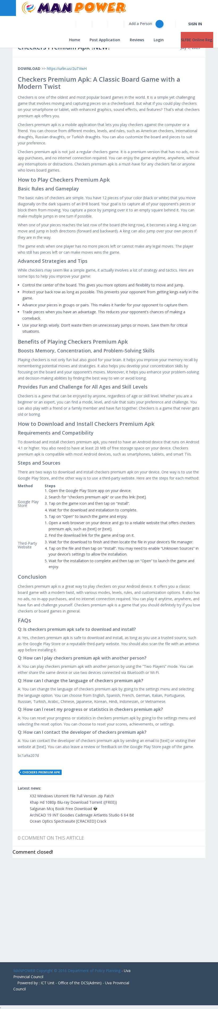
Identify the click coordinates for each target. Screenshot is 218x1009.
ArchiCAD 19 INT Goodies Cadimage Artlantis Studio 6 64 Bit (81, 815)
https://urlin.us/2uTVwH (67, 68)
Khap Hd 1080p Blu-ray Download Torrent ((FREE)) (73, 802)
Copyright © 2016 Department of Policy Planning (78, 970)
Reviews (137, 39)
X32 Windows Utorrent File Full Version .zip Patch (71, 795)
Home (74, 39)
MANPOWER (24, 970)
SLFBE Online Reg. (197, 39)
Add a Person (141, 23)
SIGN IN (195, 23)
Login (159, 39)
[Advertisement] (109, 914)
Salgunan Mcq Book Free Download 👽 (63, 808)
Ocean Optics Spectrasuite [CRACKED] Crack (67, 821)
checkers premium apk (41, 772)
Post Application (105, 39)
